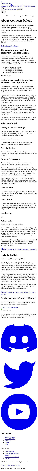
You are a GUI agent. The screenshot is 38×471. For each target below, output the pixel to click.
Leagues (3, 6)
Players (8, 6)
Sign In (20, 9)
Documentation (9, 451)
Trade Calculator (10, 439)
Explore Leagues (6, 46)
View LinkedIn (20, 249)
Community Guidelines (12, 453)
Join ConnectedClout (11, 9)
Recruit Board (17, 6)
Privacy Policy (5, 465)
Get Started (14, 46)
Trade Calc (27, 6)
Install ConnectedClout (12, 457)
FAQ (6, 444)
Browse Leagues (10, 437)
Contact (7, 442)
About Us (8, 440)
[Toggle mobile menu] (5, 12)
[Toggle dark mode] (3, 8)
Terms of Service (15, 465)
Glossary (7, 455)
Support (7, 458)
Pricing (32, 6)
